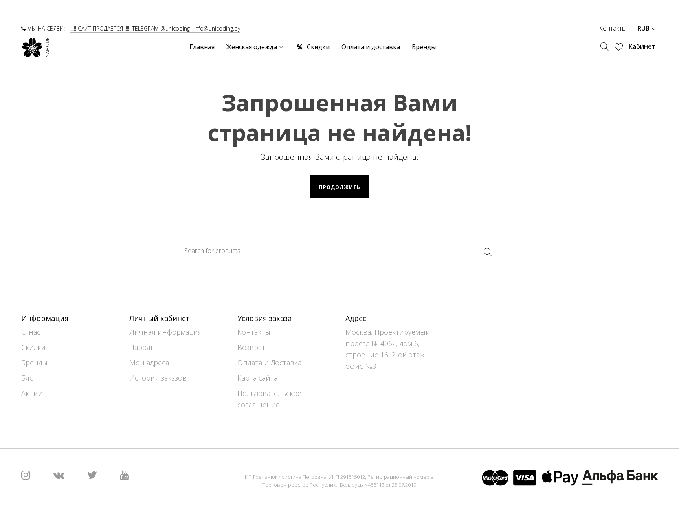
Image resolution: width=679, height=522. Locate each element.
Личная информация (165, 332)
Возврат (251, 347)
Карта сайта (257, 378)
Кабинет (642, 46)
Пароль (142, 347)
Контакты (612, 28)
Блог (29, 378)
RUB (644, 28)
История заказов (158, 378)
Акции (32, 393)
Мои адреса (149, 362)
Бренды (34, 362)
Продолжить (339, 187)
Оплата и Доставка (269, 362)
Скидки (33, 347)
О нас (30, 332)
